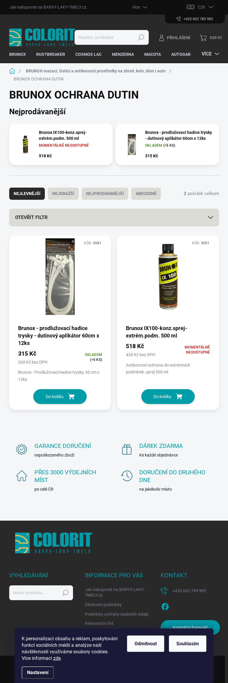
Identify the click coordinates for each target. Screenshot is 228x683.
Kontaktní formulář (190, 627)
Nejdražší (63, 193)
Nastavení (37, 672)
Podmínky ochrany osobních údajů (116, 614)
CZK (201, 7)
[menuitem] (19, 54)
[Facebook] (165, 605)
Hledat (141, 37)
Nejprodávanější (105, 193)
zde (57, 658)
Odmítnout (145, 643)
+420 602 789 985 (189, 590)
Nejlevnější (27, 193)
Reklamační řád (99, 623)
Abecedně (146, 193)
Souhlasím (187, 643)
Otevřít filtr (31, 217)
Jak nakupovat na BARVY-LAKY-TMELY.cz (47, 7)
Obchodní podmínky (103, 604)
